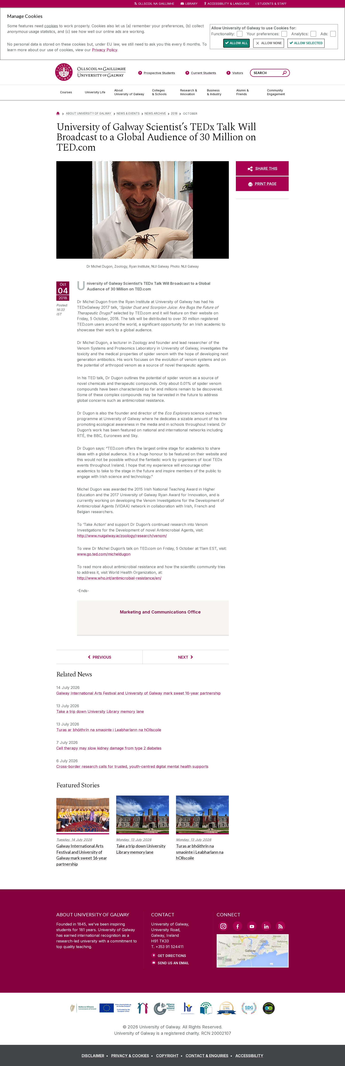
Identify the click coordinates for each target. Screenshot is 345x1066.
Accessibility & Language (228, 3)
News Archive (155, 113)
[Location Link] (253, 964)
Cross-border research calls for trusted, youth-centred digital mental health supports (132, 766)
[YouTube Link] (252, 926)
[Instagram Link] (223, 926)
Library (191, 3)
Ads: (324, 33)
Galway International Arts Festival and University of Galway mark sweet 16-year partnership (138, 693)
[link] (100, 1008)
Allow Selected (308, 43)
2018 (174, 113)
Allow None (271, 43)
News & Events (128, 113)
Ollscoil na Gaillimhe (156, 3)
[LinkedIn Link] (266, 926)
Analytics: (299, 33)
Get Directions (172, 956)
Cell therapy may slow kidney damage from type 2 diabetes (108, 748)
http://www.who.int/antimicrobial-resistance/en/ (119, 578)
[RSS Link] (280, 926)
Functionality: (223, 33)
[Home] (58, 113)
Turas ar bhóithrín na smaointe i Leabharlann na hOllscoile (108, 729)
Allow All (239, 43)
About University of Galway (89, 113)
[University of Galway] (90, 72)
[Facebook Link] (237, 926)
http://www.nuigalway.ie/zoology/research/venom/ (122, 535)
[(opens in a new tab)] (101, 1012)
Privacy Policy (104, 49)
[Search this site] (285, 73)
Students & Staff (272, 3)
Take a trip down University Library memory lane (100, 711)
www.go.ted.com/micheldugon (103, 554)
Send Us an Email (173, 963)
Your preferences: (263, 33)
